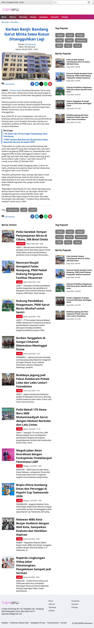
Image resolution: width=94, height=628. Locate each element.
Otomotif (54, 17)
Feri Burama (30, 44)
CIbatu (60, 35)
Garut (69, 35)
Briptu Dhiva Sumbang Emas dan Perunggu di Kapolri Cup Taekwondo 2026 (32, 490)
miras (59, 40)
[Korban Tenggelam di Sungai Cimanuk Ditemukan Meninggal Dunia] (60, 104)
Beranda (5, 22)
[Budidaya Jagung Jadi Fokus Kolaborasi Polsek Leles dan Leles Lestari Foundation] (60, 118)
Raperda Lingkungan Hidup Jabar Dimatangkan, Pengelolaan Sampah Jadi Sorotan (33, 565)
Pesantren (81, 40)
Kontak (64, 622)
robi (24, 210)
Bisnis (4, 17)
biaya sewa (12, 210)
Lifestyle (64, 17)
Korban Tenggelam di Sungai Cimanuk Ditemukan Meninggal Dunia (78, 103)
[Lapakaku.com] (11, 9)
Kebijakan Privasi (38, 622)
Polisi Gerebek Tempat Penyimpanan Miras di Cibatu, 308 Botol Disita (78, 62)
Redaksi (5, 622)
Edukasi (33, 17)
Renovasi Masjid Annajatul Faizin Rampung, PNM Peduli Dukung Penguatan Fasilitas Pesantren (79, 75)
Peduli (69, 40)
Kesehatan (43, 17)
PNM (59, 45)
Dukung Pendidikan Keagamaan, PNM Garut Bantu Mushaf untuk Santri (79, 89)
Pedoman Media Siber (19, 622)
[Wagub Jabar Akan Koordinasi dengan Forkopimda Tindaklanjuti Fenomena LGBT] (8, 454)
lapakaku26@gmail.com (12, 614)
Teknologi (23, 17)
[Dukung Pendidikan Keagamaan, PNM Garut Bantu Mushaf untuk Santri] (60, 90)
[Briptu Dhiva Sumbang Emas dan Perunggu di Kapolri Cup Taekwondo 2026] (8, 489)
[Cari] (89, 2)
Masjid (80, 35)
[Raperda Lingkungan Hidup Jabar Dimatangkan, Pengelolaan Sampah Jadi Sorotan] (8, 562)
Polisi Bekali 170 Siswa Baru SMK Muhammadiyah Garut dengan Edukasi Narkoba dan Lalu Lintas (33, 417)
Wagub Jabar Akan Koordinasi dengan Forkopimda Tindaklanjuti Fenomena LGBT (34, 456)
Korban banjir (16, 90)
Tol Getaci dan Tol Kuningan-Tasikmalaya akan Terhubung (25, 135)
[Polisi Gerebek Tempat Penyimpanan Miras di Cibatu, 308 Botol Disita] (60, 63)
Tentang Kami (53, 622)
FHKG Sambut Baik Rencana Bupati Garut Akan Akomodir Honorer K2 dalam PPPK (25, 140)
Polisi (68, 45)
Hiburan (12, 17)
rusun (32, 210)
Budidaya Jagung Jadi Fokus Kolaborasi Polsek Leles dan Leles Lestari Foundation (77, 117)
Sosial (77, 45)
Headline (14, 22)
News (19, 282)
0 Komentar (9, 84)
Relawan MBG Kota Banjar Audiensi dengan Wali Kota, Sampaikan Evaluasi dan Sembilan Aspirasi (32, 526)
